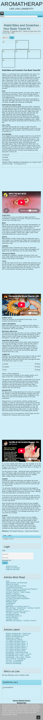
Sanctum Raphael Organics (21, 700)
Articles (11, 539)
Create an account (11, 566)
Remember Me (6, 560)
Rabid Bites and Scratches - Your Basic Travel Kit (22, 27)
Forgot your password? (13, 569)
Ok (38, 718)
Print (39, 31)
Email (5, 33)
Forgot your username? (13, 568)
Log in (5, 563)
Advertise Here (21, 703)
